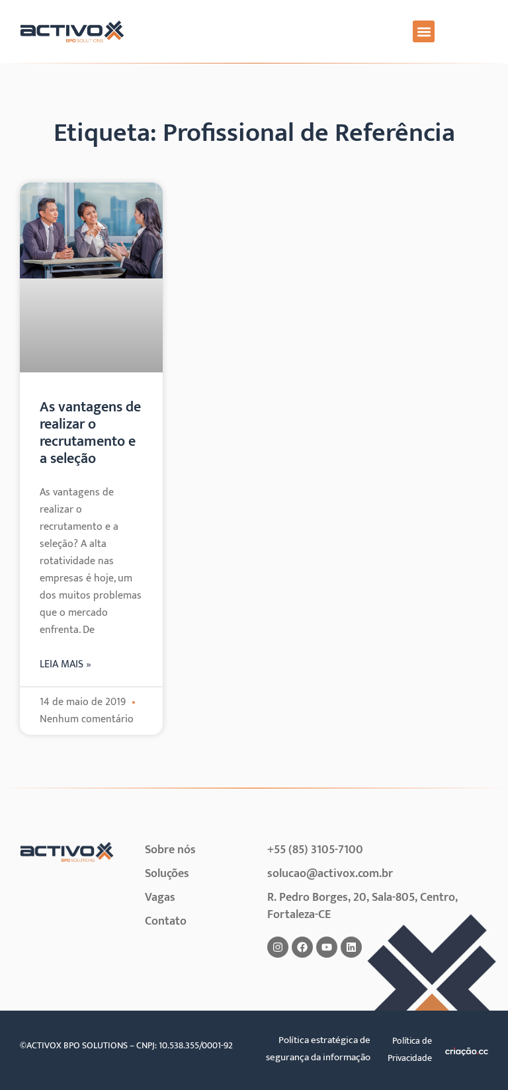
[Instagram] (277, 947)
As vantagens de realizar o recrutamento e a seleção (90, 433)
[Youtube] (326, 947)
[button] (424, 31)
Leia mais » (65, 664)
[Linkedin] (351, 947)
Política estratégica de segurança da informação (318, 1049)
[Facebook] (302, 947)
